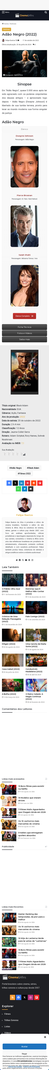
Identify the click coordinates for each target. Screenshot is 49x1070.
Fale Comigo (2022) (35, 616)
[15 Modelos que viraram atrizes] (9, 801)
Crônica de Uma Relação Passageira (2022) (11, 619)
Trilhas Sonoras (11, 1020)
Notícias (13, 24)
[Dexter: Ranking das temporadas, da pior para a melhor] (9, 918)
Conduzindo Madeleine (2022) (34, 670)
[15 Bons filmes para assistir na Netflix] (9, 790)
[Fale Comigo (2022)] (36, 607)
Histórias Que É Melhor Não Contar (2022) (35, 591)
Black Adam (33, 468)
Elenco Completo (23, 316)
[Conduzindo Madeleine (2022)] (36, 660)
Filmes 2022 (25, 473)
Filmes (7, 1014)
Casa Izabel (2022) (11, 669)
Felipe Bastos (10, 40)
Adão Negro (16, 468)
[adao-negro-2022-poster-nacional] (24, 372)
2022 (22, 416)
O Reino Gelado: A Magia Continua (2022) (34, 696)
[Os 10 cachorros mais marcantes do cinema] (9, 825)
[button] (45, 1037)
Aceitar (24, 1046)
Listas (7, 1026)
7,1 (22, 443)
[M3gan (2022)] (13, 635)
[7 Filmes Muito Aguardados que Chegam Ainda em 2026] (9, 813)
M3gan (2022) (8, 644)
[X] (23, 560)
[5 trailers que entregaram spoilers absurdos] (9, 836)
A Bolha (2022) (9, 694)
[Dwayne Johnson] (25, 166)
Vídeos (7, 1033)
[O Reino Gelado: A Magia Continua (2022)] (36, 685)
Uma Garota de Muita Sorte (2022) (36, 645)
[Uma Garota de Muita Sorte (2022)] (36, 635)
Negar (24, 1054)
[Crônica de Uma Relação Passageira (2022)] (13, 607)
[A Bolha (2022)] (13, 685)
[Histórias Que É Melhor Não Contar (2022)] (36, 580)
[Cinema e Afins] (24, 15)
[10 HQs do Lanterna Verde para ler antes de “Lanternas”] (9, 942)
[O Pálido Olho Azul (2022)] (13, 580)
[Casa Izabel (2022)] (13, 660)
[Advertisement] (24, 877)
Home (6, 24)
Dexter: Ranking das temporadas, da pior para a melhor (31, 917)
